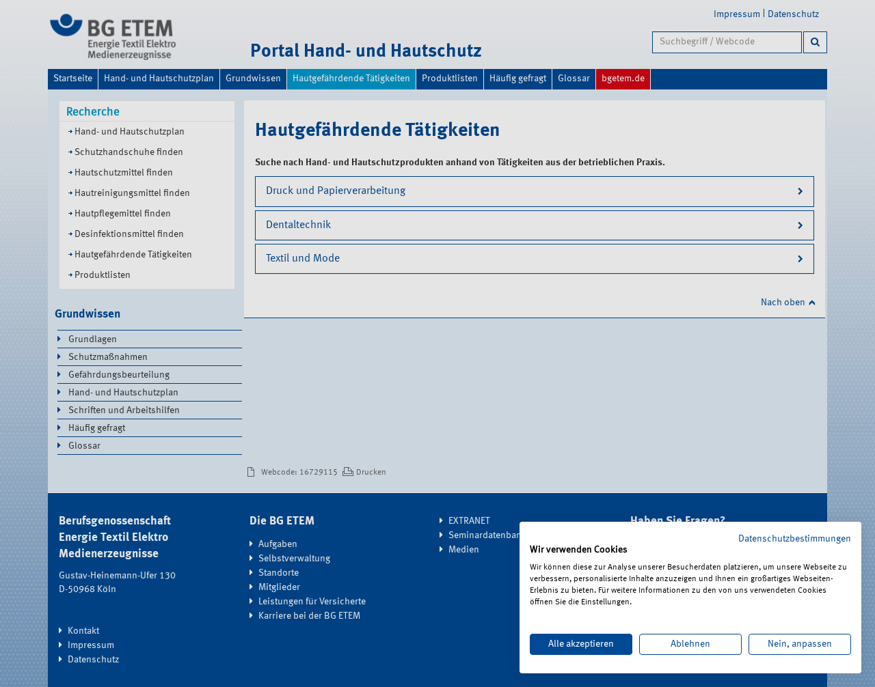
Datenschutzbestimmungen (794, 539)
